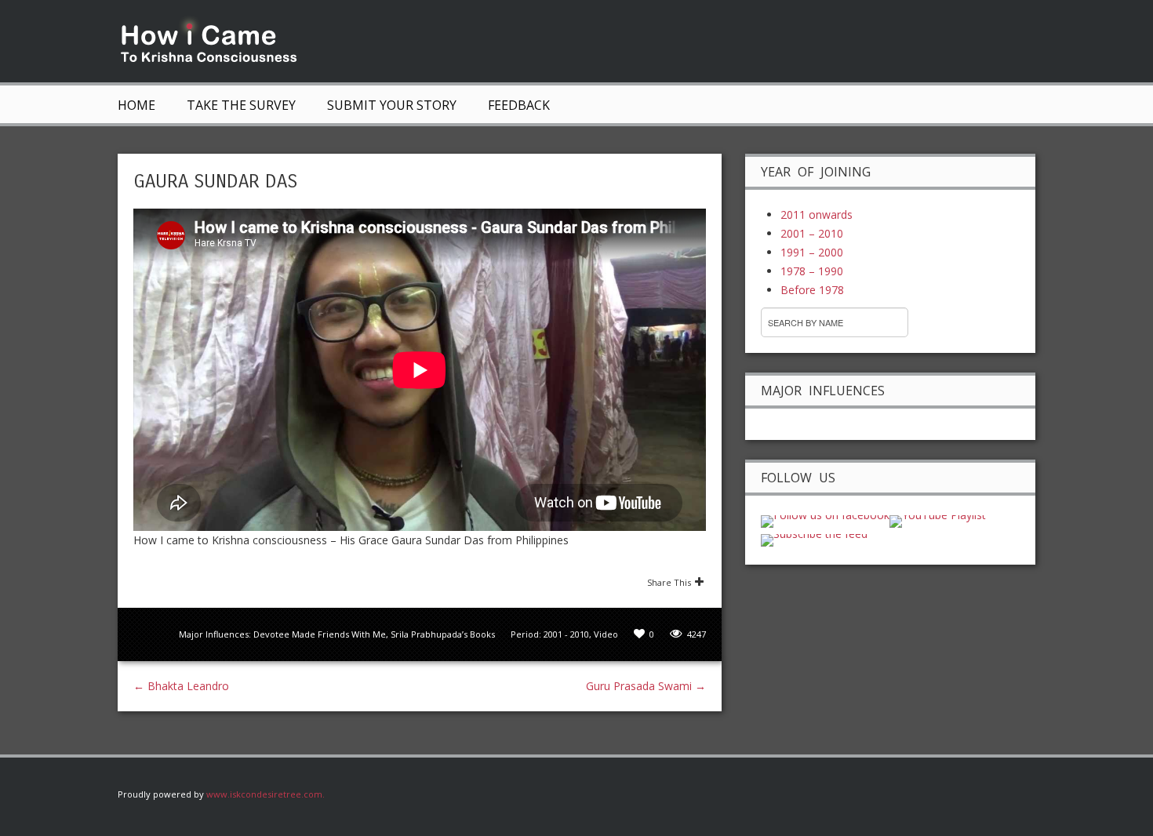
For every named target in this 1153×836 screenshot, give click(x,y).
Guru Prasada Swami (646, 685)
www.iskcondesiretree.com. (265, 794)
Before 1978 (812, 289)
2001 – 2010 (811, 233)
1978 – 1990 (811, 271)
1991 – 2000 (811, 252)
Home (136, 105)
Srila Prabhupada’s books (443, 634)
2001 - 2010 (566, 634)
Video (606, 634)
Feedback (519, 105)
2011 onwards (816, 214)
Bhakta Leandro (181, 685)
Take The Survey (241, 105)
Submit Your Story (391, 105)
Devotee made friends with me (319, 634)
